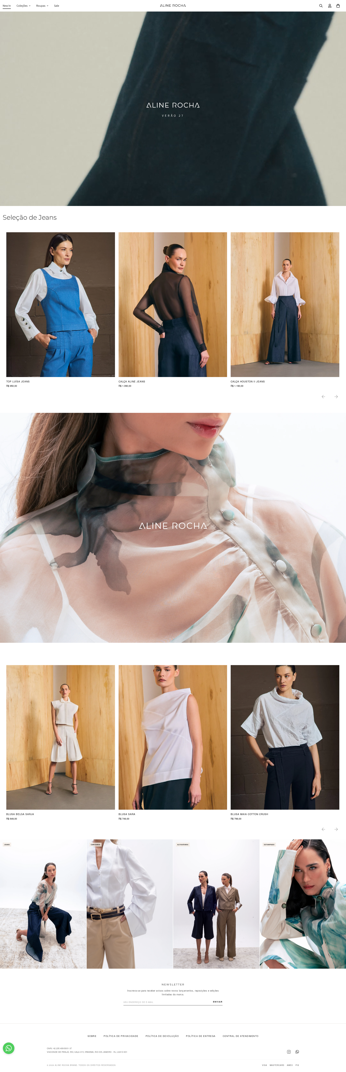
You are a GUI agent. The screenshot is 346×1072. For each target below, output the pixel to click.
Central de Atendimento (241, 1035)
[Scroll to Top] (339, 1052)
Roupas (40, 6)
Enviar (218, 1001)
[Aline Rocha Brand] (173, 5)
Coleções (22, 6)
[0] (338, 6)
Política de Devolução (162, 1035)
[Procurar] (321, 6)
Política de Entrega (201, 1035)
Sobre (92, 1035)
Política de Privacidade (121, 1035)
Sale (56, 6)
